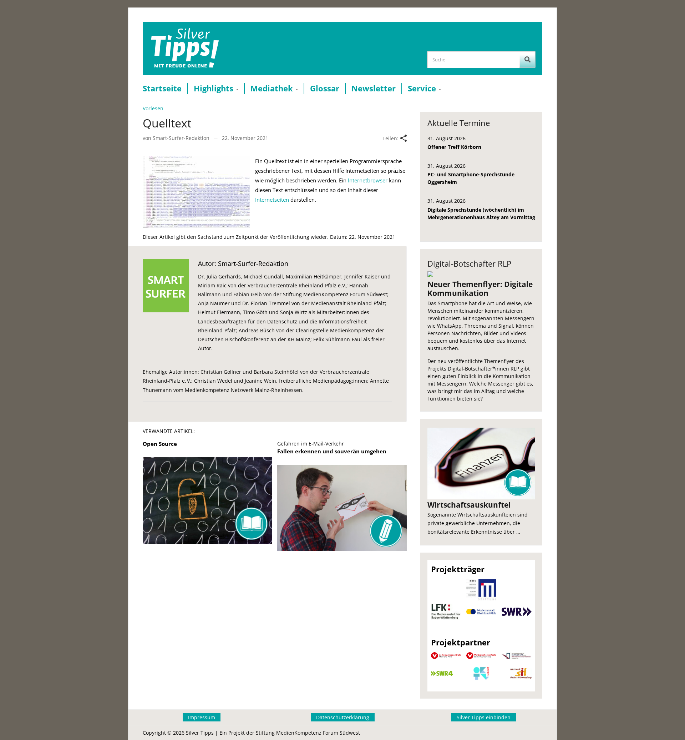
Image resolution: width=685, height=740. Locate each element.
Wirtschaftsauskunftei (469, 505)
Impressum (201, 717)
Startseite (162, 88)
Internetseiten (272, 199)
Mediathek (271, 88)
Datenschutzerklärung (342, 717)
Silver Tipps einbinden (484, 717)
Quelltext (167, 123)
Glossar (324, 88)
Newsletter (373, 88)
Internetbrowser (367, 180)
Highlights (213, 88)
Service (422, 88)
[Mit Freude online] (185, 48)
